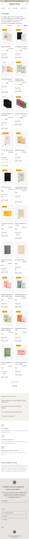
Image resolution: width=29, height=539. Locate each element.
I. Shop (3, 509)
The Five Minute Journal (7, 150)
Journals (15, 8)
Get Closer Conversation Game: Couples (21, 363)
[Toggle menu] (2, 4)
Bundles (3, 8)
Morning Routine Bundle (21, 46)
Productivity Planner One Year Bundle (7, 114)
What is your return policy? (8, 416)
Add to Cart (4, 57)
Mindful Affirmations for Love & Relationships (7, 295)
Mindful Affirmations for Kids (21, 329)
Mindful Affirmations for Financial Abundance (21, 295)
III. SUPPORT (4, 516)
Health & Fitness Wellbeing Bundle (19, 79)
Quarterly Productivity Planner (6, 260)
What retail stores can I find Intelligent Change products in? (13, 401)
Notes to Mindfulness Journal (20, 224)
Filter (18, 25)
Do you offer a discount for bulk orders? (11, 412)
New (9, 8)
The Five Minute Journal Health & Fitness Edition (21, 187)
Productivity (24, 8)
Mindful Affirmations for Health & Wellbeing (7, 329)
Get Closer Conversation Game (7, 224)
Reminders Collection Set (21, 113)
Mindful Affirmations (20, 150)
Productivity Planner (6, 187)
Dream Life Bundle (5, 46)
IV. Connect (4, 519)
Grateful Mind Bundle (6, 79)
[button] (14, 386)
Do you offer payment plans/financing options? (11, 407)
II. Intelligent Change (7, 512)
